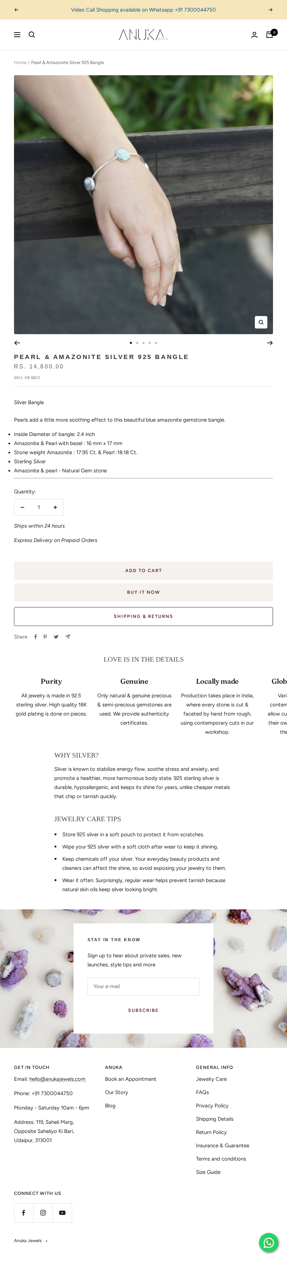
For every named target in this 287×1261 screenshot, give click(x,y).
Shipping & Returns (143, 616)
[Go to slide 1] (131, 343)
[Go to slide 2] (137, 343)
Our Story (116, 1092)
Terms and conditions (221, 1159)
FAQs (202, 1092)
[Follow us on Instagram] (42, 1213)
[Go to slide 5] (156, 343)
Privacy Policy (212, 1106)
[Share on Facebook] (35, 636)
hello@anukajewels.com (57, 1079)
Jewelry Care (211, 1079)
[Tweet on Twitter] (56, 636)
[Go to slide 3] (143, 343)
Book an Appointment (130, 1079)
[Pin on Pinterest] (45, 636)
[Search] (32, 34)
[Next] (270, 342)
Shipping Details (214, 1119)
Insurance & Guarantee (222, 1145)
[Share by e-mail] (67, 636)
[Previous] (17, 342)
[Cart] (269, 34)
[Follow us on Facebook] (23, 1213)
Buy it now (143, 592)
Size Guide (208, 1172)
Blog (110, 1106)
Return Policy (211, 1132)
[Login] (254, 35)
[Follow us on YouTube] (62, 1213)
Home (20, 62)
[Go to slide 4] (150, 343)
